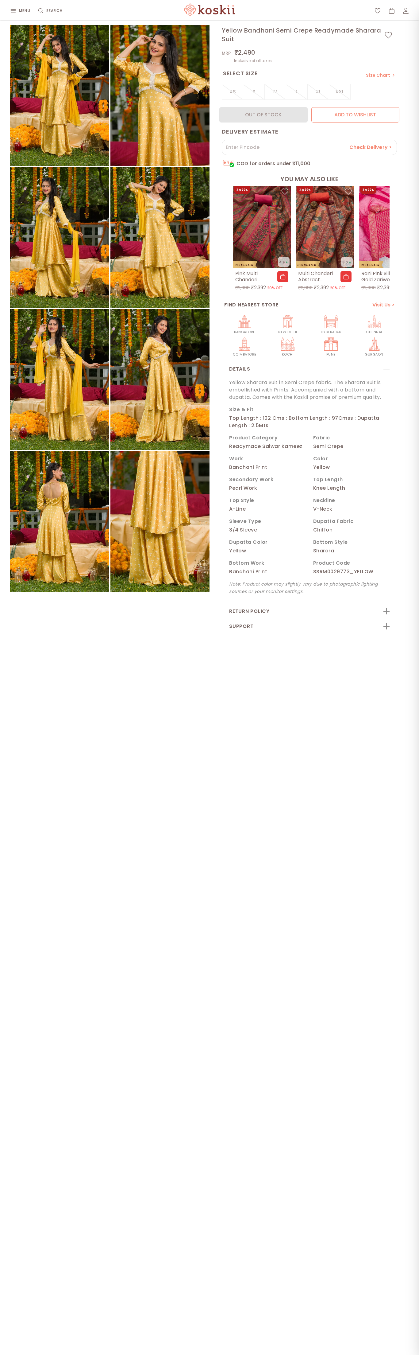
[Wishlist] (377, 10)
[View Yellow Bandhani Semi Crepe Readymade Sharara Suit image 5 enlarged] (59, 379)
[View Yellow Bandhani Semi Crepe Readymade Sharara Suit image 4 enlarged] (160, 237)
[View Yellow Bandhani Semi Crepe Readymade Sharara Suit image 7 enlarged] (59, 521)
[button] (282, 276)
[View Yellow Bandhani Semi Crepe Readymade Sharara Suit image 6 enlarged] (160, 379)
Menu (24, 10)
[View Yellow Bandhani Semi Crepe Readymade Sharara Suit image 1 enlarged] (59, 95)
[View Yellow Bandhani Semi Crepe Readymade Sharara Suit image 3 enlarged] (59, 237)
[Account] (405, 10)
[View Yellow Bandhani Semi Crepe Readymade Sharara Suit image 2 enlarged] (160, 95)
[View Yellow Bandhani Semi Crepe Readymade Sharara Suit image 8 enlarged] (160, 521)
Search (54, 10)
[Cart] (391, 10)
